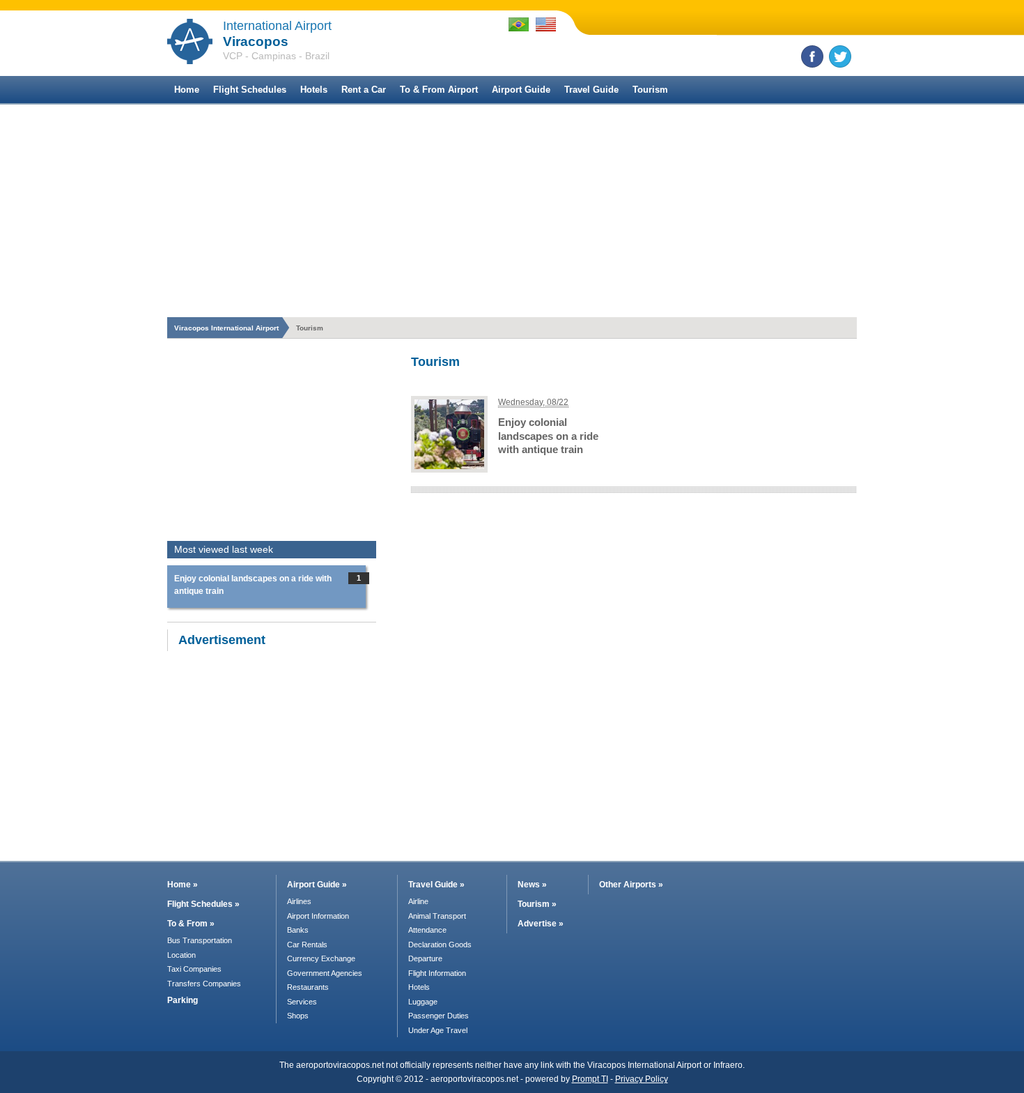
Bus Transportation (199, 940)
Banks (298, 930)
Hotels (313, 89)
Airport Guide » (317, 884)
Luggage (422, 1002)
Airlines (299, 901)
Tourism (650, 89)
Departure (425, 958)
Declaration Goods (440, 944)
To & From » (191, 923)
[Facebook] (812, 56)
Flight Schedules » (203, 904)
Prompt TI (590, 1079)
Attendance (427, 930)
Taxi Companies (194, 969)
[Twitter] (840, 56)
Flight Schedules (249, 89)
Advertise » (541, 923)
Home (186, 89)
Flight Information (437, 973)
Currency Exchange (321, 958)
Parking (182, 1000)
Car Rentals (307, 944)
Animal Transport (437, 916)
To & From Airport (439, 89)
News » (532, 884)
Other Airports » (631, 884)
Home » (182, 884)
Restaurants (308, 987)
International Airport (277, 26)
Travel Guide (591, 89)
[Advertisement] (512, 209)
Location (181, 955)
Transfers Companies (204, 983)
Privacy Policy (641, 1079)
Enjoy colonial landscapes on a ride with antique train (548, 435)
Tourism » (537, 904)
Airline (418, 901)
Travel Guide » (436, 884)
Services (302, 1002)
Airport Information (318, 916)
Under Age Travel (437, 1030)
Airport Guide (521, 89)
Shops (298, 1015)
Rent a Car (363, 89)
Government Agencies (324, 973)
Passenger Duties (438, 1015)
